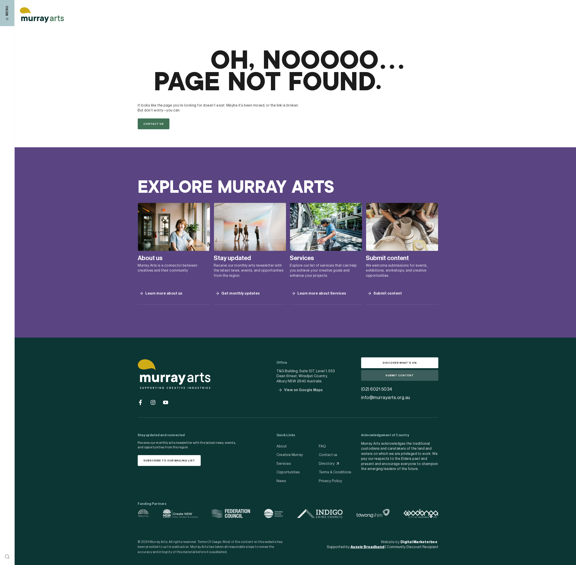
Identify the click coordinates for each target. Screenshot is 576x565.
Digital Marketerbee (419, 542)
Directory (327, 463)
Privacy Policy (330, 481)
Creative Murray (290, 455)
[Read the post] (174, 227)
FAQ (322, 446)
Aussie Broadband (368, 547)
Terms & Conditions (335, 472)
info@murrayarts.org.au (385, 397)
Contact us (328, 455)
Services (284, 463)
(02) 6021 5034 (376, 389)
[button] (7, 556)
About (282, 446)
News (281, 481)
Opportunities (288, 472)
